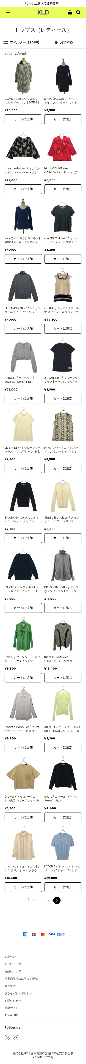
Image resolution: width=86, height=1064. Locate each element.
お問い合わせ (13, 1001)
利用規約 (10, 986)
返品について (13, 971)
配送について (13, 964)
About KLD (11, 1015)
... (40, 900)
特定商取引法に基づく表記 (21, 979)
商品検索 (10, 957)
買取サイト (11, 1008)
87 (47, 900)
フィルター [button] (24, 42)
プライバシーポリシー (18, 993)
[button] (8, 12)
